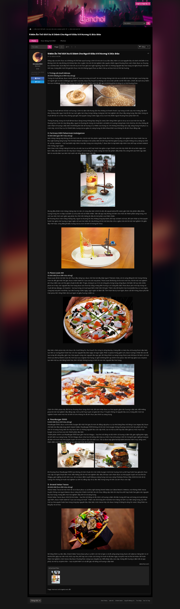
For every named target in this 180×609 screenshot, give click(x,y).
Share (38, 78)
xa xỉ (66, 589)
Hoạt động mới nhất (48, 41)
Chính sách (119, 600)
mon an (54, 589)
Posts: (33, 74)
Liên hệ (111, 600)
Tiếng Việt (34, 601)
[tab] (33, 40)
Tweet (38, 82)
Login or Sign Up (142, 4)
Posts (34, 41)
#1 (148, 53)
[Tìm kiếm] (148, 23)
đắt (70, 589)
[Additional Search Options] (144, 23)
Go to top (146, 600)
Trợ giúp (139, 600)
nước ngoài (61, 589)
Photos (63, 41)
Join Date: (34, 72)
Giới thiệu (104, 600)
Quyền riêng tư (129, 600)
